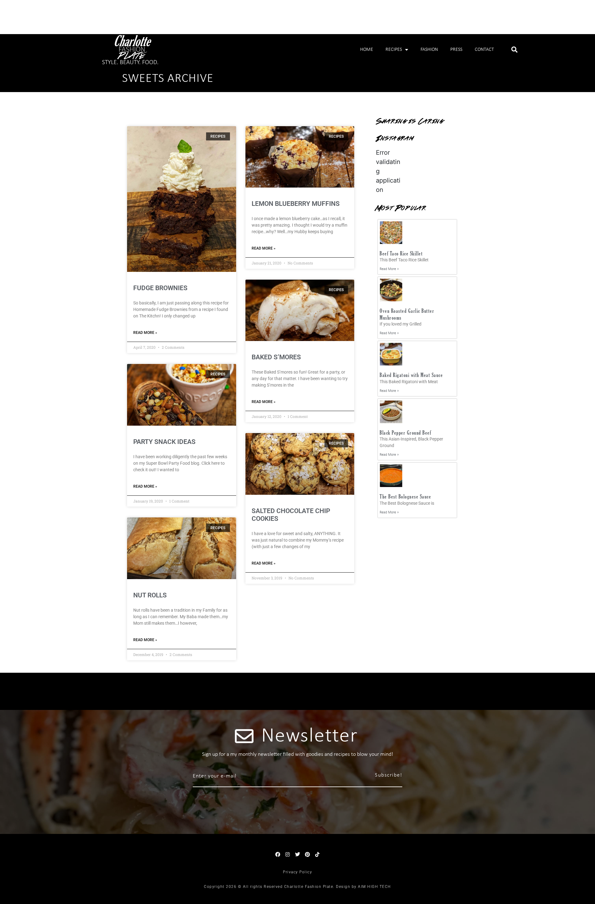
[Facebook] (278, 854)
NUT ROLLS (150, 595)
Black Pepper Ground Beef (405, 432)
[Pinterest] (307, 854)
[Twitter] (297, 854)
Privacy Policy (297, 872)
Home (366, 49)
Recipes (394, 49)
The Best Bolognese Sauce (405, 496)
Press (456, 49)
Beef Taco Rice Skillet (401, 253)
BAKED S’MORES (276, 357)
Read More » (145, 332)
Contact (484, 49)
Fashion (429, 49)
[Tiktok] (317, 854)
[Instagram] (288, 854)
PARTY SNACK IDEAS (164, 441)
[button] (514, 49)
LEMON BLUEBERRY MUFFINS (296, 203)
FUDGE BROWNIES (160, 288)
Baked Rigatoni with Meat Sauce (411, 375)
